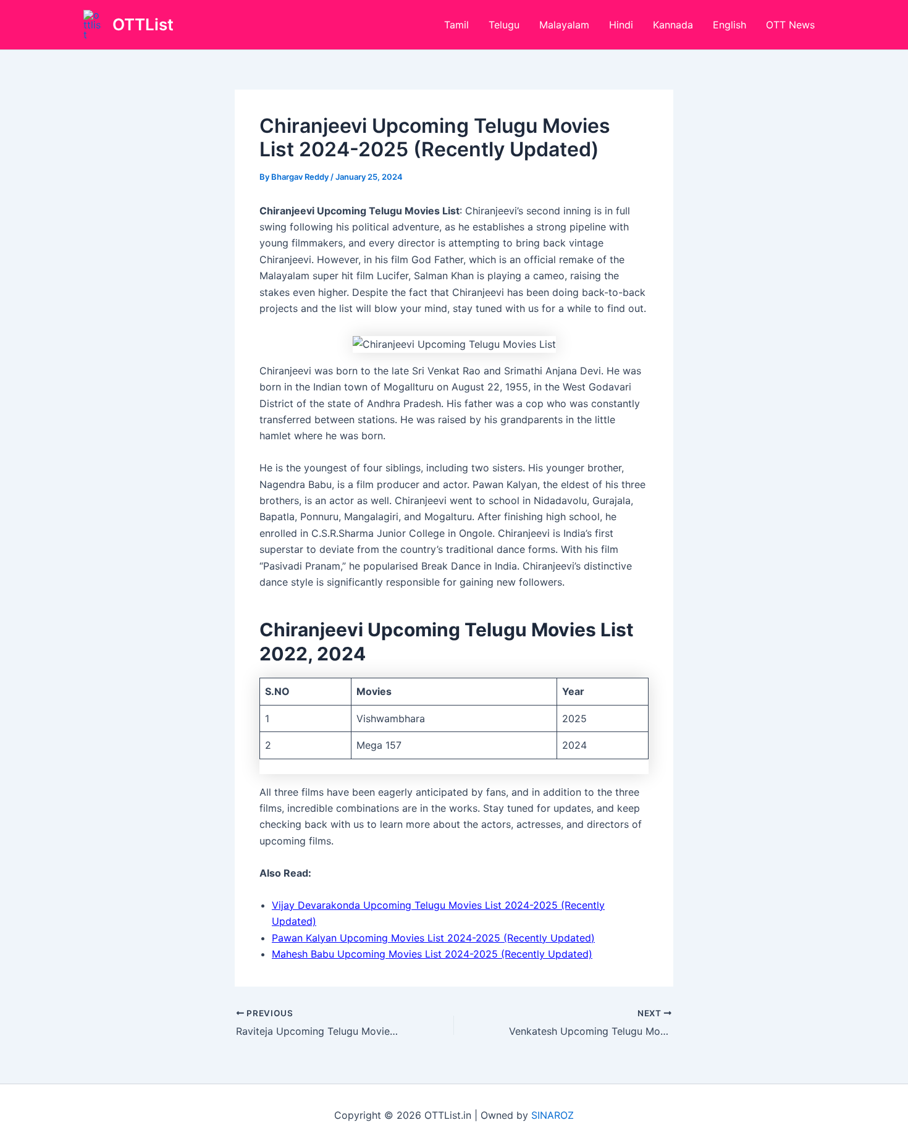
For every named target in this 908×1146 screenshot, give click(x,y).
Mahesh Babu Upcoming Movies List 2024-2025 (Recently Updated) (432, 954)
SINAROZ (552, 1115)
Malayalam (564, 25)
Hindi (621, 25)
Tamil (456, 25)
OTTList (143, 24)
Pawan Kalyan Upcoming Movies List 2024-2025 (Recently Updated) (433, 938)
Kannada (673, 25)
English (729, 25)
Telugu (504, 25)
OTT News (790, 25)
